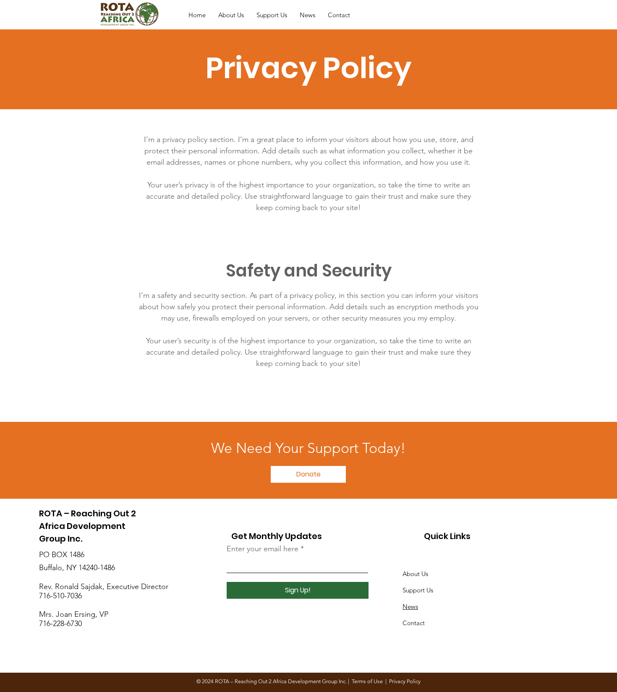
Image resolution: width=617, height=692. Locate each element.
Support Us (418, 590)
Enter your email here (262, 549)
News (410, 606)
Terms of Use (367, 681)
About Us (415, 574)
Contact (414, 623)
